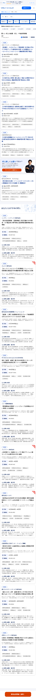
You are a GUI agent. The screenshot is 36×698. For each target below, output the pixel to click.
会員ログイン (26, 8)
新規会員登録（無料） (18, 694)
